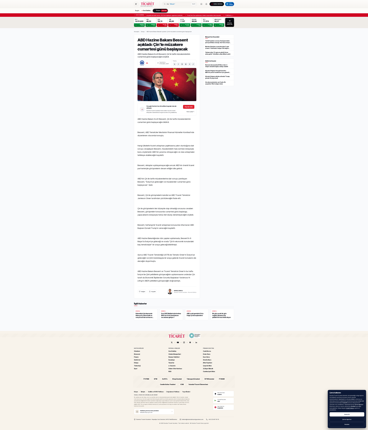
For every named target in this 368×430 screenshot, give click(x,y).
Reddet (347, 424)
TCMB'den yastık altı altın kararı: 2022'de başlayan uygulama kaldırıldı (160, 15)
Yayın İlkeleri (186, 392)
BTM (155, 379)
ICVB (182, 384)
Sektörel (137, 360)
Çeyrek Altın (207, 366)
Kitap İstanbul (177, 379)
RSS (169, 371)
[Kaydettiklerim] (201, 4)
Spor (135, 368)
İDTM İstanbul (209, 379)
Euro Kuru (206, 357)
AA (147, 63)
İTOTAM (146, 379)
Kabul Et (347, 414)
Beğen (143, 291)
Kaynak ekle (189, 107)
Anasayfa (136, 31)
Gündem (137, 351)
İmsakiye (171, 360)
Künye (136, 392)
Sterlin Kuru (207, 360)
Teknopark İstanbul (193, 379)
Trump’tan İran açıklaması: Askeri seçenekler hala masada (201, 15)
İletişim (143, 392)
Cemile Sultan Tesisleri (167, 384)
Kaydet (153, 291)
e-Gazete (171, 366)
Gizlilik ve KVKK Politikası (156, 392)
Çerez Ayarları (347, 419)
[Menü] (136, 4)
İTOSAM (222, 379)
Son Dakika (172, 351)
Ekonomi (137, 354)
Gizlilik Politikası (350, 408)
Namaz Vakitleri (173, 357)
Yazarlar (171, 363)
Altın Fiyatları (207, 363)
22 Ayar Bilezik (208, 368)
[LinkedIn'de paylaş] (185, 64)
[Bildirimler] (206, 4)
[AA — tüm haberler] (142, 63)
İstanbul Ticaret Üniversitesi (198, 384)
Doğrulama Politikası (172, 392)
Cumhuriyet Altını (209, 371)
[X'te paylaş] (174, 64)
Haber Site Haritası (175, 368)
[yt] (177, 342)
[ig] (184, 342)
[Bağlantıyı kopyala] (193, 64)
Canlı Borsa (207, 351)
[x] (171, 342)
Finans (136, 357)
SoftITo (164, 379)
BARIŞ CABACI (178, 290)
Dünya (143, 31)
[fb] (190, 342)
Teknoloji (137, 366)
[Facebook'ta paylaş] (178, 64)
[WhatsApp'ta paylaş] (182, 64)
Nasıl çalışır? (190, 111)
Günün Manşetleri (174, 354)
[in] (196, 342)
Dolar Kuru (206, 354)
